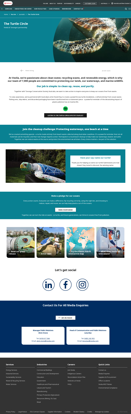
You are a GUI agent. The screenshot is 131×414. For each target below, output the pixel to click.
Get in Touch (66, 318)
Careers (71, 364)
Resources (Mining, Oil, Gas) (46, 398)
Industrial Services (12, 373)
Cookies (67, 412)
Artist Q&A (51, 242)
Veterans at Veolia (74, 381)
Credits (89, 412)
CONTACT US (78, 9)
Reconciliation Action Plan (76, 377)
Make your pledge (65, 210)
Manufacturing (42, 391)
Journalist (22, 14)
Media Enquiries (104, 373)
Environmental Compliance (107, 388)
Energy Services (11, 370)
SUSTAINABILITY (69, 3)
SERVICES (8, 9)
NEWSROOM (66, 9)
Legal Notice (22, 412)
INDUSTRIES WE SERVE (23, 9)
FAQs (69, 384)
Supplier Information (55, 412)
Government (41, 381)
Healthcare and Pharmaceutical (48, 384)
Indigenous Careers (74, 373)
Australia (104, 3)
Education (40, 377)
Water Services (11, 384)
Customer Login (90, 3)
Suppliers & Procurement (107, 377)
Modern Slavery (78, 412)
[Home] (2, 9)
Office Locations (104, 381)
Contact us (102, 370)
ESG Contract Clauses (37, 412)
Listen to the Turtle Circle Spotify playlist (65, 115)
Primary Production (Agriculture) (48, 395)
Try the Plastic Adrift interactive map (80, 242)
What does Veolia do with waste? (110, 242)
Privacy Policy (10, 412)
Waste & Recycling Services (15, 381)
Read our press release (21, 242)
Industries (42, 364)
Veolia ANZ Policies (105, 384)
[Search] (125, 8)
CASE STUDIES (54, 9)
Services (10, 364)
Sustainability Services (13, 377)
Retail (39, 402)
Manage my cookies (102, 412)
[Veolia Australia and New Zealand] (8, 3)
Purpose (59, 3)
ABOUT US (53, 3)
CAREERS (77, 3)
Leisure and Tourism (44, 388)
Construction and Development (48, 373)
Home (6, 14)
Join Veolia (71, 370)
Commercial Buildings (44, 370)
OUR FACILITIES (40, 9)
